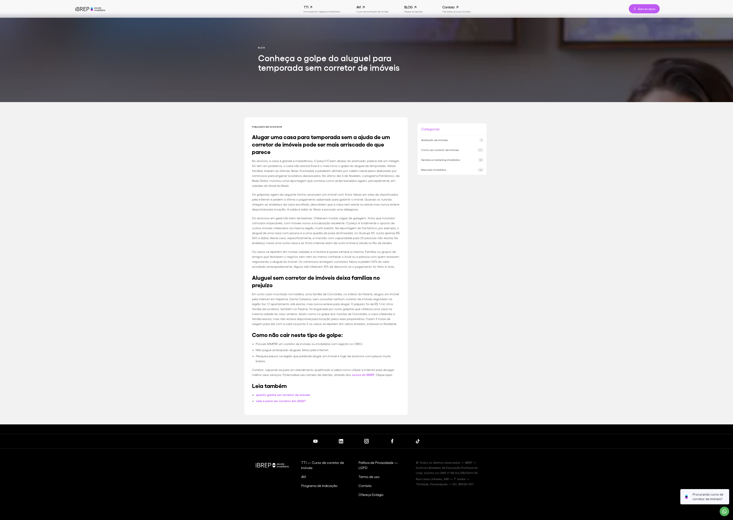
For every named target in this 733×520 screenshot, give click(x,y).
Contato (365, 486)
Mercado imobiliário (451, 169)
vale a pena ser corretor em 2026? (281, 401)
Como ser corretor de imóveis (451, 149)
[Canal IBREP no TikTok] (417, 441)
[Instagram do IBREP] (366, 441)
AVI (303, 477)
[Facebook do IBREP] (392, 441)
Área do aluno (647, 8)
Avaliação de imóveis (451, 139)
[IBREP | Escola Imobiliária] (90, 9)
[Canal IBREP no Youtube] (315, 441)
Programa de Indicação (319, 486)
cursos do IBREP (363, 374)
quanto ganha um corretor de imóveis (283, 395)
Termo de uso (368, 477)
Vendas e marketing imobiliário (451, 159)
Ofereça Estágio (370, 495)
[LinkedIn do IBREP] (341, 441)
